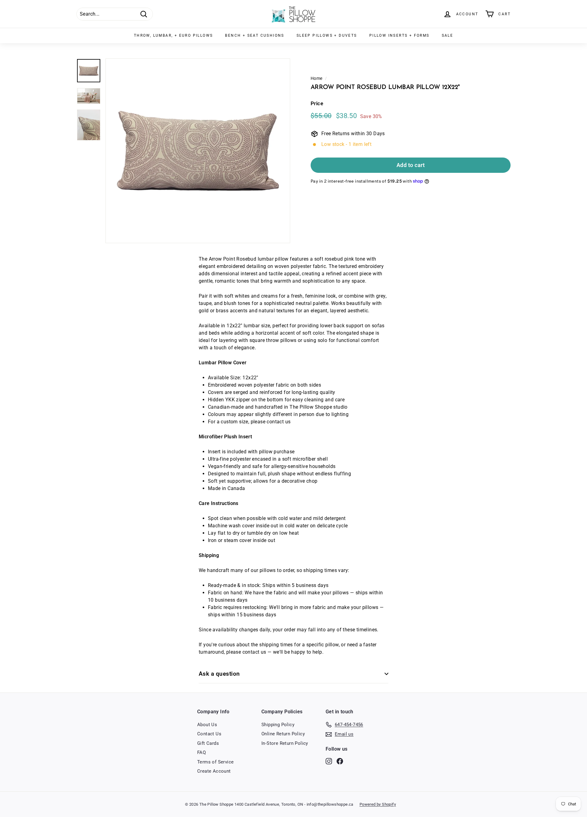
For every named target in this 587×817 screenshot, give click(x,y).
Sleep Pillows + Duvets (327, 35)
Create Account (214, 771)
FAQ (201, 752)
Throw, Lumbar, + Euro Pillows (173, 35)
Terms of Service (215, 762)
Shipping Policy (277, 724)
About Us (207, 724)
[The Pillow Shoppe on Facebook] (340, 760)
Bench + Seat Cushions (254, 35)
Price (317, 104)
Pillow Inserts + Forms (399, 35)
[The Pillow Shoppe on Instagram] (329, 760)
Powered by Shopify (378, 804)
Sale (447, 35)
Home (317, 78)
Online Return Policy (283, 734)
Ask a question (219, 673)
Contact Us (209, 734)
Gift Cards (208, 743)
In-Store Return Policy (284, 743)
